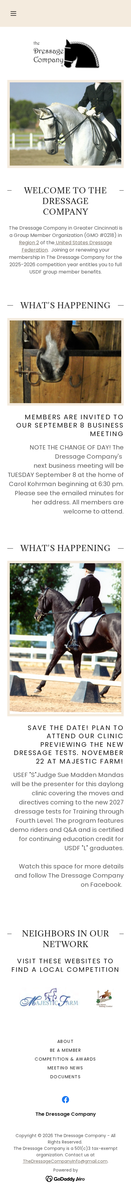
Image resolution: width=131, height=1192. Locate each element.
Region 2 (29, 242)
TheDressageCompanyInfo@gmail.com (65, 1161)
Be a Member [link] (65, 1050)
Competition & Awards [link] (65, 1059)
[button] (13, 13)
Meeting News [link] (65, 1068)
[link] (65, 53)
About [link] (65, 1041)
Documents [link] (65, 1077)
